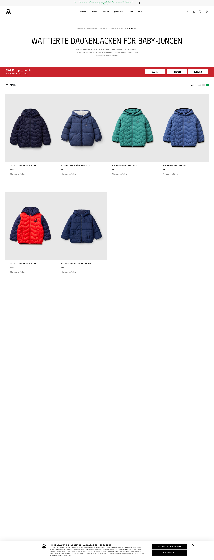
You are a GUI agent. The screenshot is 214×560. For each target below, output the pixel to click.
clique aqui (67, 555)
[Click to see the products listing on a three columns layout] (207, 85)
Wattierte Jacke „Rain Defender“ (76, 263)
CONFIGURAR (168, 553)
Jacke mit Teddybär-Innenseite (75, 165)
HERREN (95, 11)
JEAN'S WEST (119, 11)
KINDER (106, 11)
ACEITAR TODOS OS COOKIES (169, 547)
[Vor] (140, 3)
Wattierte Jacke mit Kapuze (23, 165)
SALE (73, 11)
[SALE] (107, 72)
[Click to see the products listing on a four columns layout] (203, 85)
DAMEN (83, 11)
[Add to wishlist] (8, 97)
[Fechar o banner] (193, 545)
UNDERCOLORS (136, 11)
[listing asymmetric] (199, 85)
